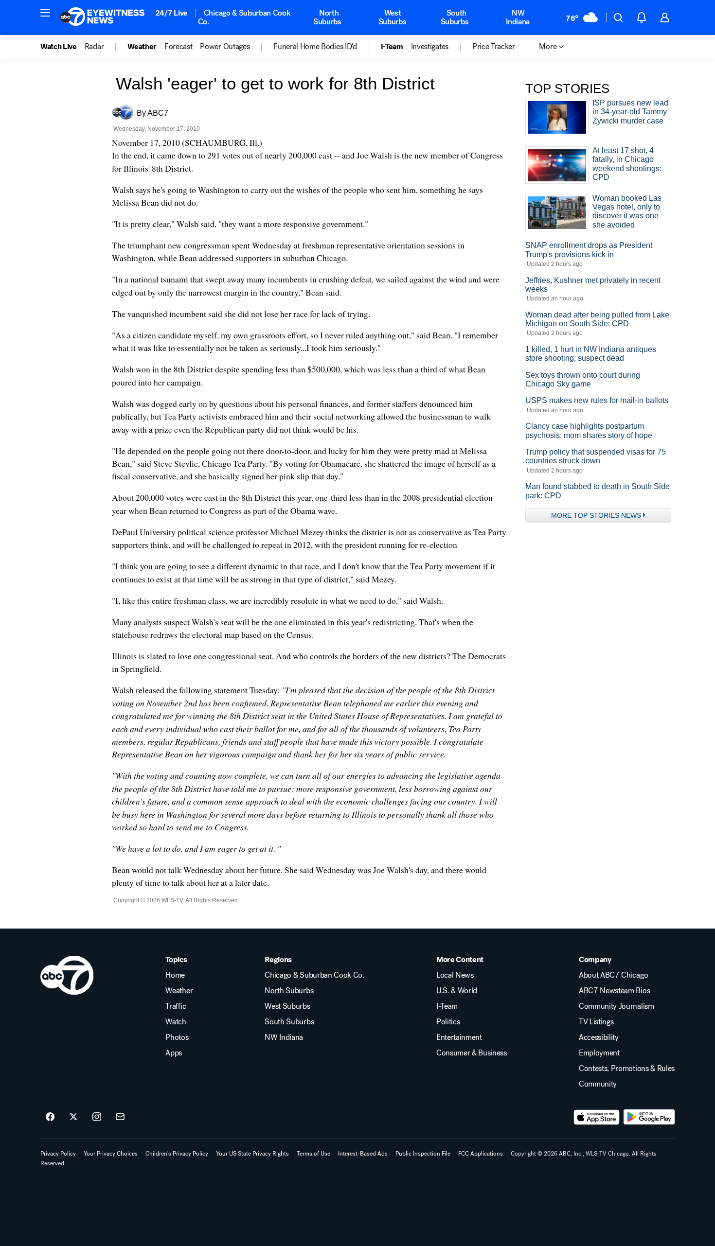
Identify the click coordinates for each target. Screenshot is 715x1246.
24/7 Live (171, 13)
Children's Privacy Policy (176, 1154)
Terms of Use (313, 1154)
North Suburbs (327, 17)
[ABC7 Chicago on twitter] (73, 1117)
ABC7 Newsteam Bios (614, 991)
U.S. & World (456, 991)
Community (598, 1084)
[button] (45, 12)
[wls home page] (66, 975)
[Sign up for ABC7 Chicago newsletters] (120, 1117)
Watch (175, 1022)
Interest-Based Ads (363, 1154)
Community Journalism (616, 1006)
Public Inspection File (422, 1154)
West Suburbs (392, 17)
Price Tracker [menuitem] (493, 46)
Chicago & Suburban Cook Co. (244, 17)
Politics (448, 1022)
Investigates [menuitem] (429, 46)
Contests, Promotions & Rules (627, 1068)
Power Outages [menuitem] (225, 46)
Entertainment (459, 1037)
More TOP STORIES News (596, 515)
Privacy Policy (58, 1154)
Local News (455, 975)
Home (175, 975)
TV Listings (596, 1022)
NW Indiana (518, 17)
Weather (179, 991)
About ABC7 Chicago (613, 975)
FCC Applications (480, 1154)
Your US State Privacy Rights (252, 1154)
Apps (173, 1053)
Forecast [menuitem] (178, 46)
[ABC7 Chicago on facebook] (50, 1117)
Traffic (175, 1006)
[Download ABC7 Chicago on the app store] (596, 1117)
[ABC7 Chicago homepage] (102, 17)
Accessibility (599, 1037)
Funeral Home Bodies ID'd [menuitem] (315, 46)
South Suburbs (455, 17)
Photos (176, 1037)
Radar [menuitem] (94, 46)
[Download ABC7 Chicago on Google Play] (649, 1117)
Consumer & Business (471, 1053)
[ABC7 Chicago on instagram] (97, 1117)
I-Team (447, 1006)
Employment (599, 1053)
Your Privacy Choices (111, 1154)
